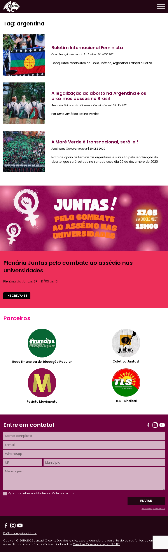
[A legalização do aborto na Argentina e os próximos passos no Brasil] (27, 103)
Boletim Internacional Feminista (87, 48)
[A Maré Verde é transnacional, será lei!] (27, 151)
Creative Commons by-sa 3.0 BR (96, 544)
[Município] (104, 462)
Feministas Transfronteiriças (69, 148)
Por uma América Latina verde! (75, 114)
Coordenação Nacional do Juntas (73, 54)
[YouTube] (162, 425)
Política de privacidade (153, 508)
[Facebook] (148, 425)
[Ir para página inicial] (11, 11)
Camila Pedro (102, 105)
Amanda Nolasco (62, 105)
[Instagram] (155, 425)
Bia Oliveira (82, 105)
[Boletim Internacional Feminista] (27, 55)
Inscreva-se (17, 296)
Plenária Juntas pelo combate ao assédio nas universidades (68, 267)
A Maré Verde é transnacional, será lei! (94, 142)
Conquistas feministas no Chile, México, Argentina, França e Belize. (102, 63)
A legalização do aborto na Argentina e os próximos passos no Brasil (98, 96)
